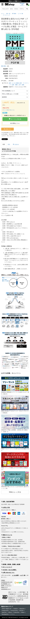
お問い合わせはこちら (8, 572)
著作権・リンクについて (6, 585)
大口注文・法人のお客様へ (9, 569)
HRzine (10, 612)
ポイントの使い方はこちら (8, 110)
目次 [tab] (9, 144)
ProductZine (16, 612)
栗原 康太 (3, 66)
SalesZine (4, 612)
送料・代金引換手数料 (8, 501)
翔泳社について (4, 587)
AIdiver (22, 612)
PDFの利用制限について (8, 90)
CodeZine (15, 608)
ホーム (2, 13)
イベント (12, 614)
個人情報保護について (5, 583)
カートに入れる (15, 119)
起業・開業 (15, 84)
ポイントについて (7, 567)
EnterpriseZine (5, 610)
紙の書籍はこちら (15, 123)
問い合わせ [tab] (16, 144)
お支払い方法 (6, 507)
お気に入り (8, 129)
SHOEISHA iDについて (6, 589)
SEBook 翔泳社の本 (6, 608)
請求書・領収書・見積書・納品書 (11, 564)
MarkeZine (22, 608)
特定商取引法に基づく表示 (6, 582)
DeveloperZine (5, 614)
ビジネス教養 (15, 83)
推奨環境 (4, 97)
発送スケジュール (7, 535)
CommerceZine (14, 610)
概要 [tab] (4, 144)
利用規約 (3, 580)
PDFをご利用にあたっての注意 (10, 94)
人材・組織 (21, 84)
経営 (10, 83)
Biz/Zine (22, 610)
